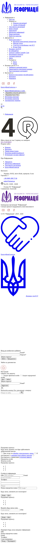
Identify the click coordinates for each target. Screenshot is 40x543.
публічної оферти (25, 457)
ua (1, 106)
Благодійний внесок (8, 87)
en (3, 106)
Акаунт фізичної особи (11, 375)
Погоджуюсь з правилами (16, 457)
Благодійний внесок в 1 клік (15, 91)
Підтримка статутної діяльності (15, 92)
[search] (21, 392)
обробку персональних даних (23, 453)
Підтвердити (11, 541)
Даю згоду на (18, 453)
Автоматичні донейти (12, 100)
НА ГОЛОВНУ (6, 142)
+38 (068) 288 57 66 (10, 178)
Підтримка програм (12, 97)
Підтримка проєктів (12, 99)
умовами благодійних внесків (21, 455)
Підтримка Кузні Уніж (12, 95)
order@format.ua (9, 181)
